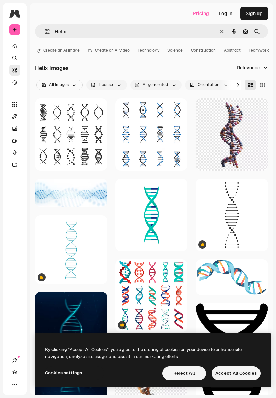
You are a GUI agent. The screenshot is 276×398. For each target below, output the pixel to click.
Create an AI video (112, 50)
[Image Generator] (14, 128)
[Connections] (14, 360)
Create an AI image (61, 50)
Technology (148, 50)
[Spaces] (14, 116)
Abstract (232, 50)
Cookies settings (63, 373)
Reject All (184, 373)
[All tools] (14, 104)
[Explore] (14, 82)
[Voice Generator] (14, 152)
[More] (14, 384)
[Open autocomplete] (44, 31)
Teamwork (259, 50)
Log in (225, 13)
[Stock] (14, 70)
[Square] (262, 85)
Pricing (201, 13)
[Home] (14, 45)
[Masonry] (250, 85)
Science (175, 50)
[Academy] (14, 372)
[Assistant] (14, 165)
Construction (203, 50)
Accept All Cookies (236, 373)
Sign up (254, 13)
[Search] (14, 58)
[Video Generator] (14, 140)
